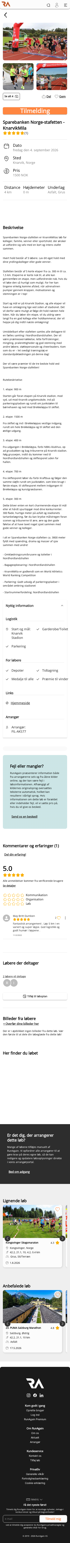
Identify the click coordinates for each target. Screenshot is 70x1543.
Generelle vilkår (35, 1474)
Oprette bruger (35, 1410)
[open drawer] (65, 5)
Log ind (35, 1414)
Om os (35, 1433)
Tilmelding (35, 110)
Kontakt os (35, 1455)
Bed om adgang (19, 1172)
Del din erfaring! (15, 855)
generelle (28, 1527)
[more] (65, 918)
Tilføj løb (35, 1460)
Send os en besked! (24, 817)
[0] (56, 5)
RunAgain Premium (35, 1419)
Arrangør (35, 1441)
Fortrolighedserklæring (35, 1478)
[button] (35, 605)
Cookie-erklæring (35, 1482)
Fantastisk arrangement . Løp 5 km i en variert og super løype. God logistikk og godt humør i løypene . (36, 927)
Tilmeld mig (53, 1519)
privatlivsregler (54, 1525)
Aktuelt (35, 1437)
